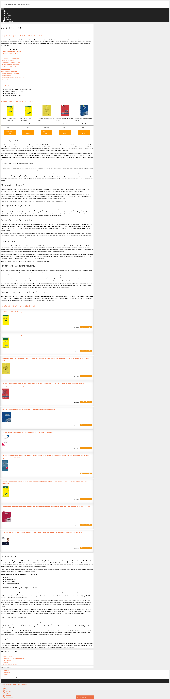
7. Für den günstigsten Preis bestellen (10, 64)
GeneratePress (42, 681)
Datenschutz (6, 672)
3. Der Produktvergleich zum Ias (9, 56)
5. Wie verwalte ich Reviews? (8, 60)
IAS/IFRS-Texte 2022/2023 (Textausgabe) (13, 312)
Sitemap (5, 674)
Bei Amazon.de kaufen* (9, 132)
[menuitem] (4, 687)
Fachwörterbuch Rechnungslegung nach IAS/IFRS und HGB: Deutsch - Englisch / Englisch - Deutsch (28, 432)
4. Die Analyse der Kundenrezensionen (10, 58)
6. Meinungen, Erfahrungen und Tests (10, 62)
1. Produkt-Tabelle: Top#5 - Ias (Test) (11, 51)
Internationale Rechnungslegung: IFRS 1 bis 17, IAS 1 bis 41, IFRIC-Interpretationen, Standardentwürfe (29, 409)
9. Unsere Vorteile (5, 69)
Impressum (6, 670)
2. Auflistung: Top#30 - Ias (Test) (9, 53)
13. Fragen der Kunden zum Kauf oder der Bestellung (14, 77)
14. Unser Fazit (4, 80)
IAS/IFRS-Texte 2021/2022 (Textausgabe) (13, 335)
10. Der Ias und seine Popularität (9, 71)
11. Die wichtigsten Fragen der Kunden (10, 73)
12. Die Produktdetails (6, 75)
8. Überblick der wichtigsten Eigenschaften (11, 67)
